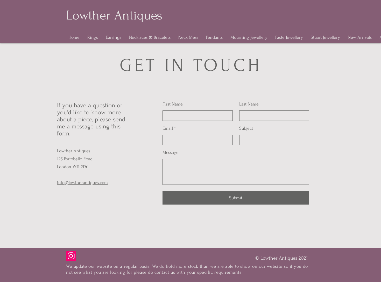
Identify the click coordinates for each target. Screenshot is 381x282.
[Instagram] (71, 256)
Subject (246, 128)
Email (168, 128)
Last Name (249, 104)
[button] (281, 258)
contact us (165, 272)
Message (171, 152)
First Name (173, 104)
